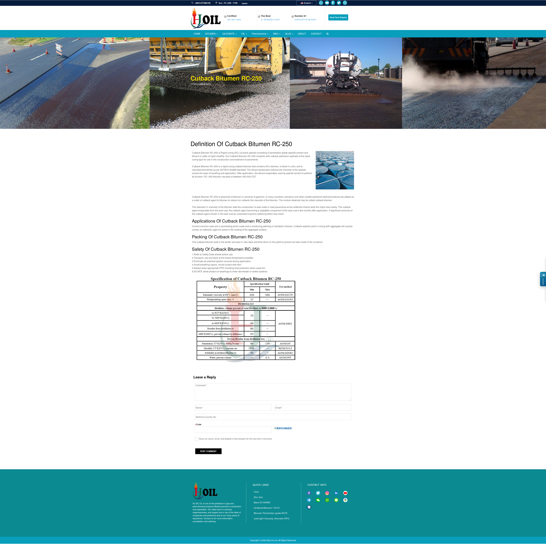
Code (198, 424)
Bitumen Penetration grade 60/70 (270, 513)
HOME (197, 33)
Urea (256, 491)
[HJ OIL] (205, 490)
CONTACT (316, 33)
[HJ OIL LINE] (336, 500)
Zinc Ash (258, 497)
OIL (243, 33)
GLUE (288, 33)
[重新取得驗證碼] (283, 428)
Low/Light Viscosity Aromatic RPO (271, 518)
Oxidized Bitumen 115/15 (267, 507)
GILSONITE (229, 33)
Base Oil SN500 (262, 502)
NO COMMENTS (202, 84)
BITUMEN (210, 33)
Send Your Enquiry (338, 17)
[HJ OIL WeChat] (318, 500)
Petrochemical (259, 33)
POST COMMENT (208, 451)
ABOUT (302, 33)
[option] (273, 83)
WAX (276, 33)
